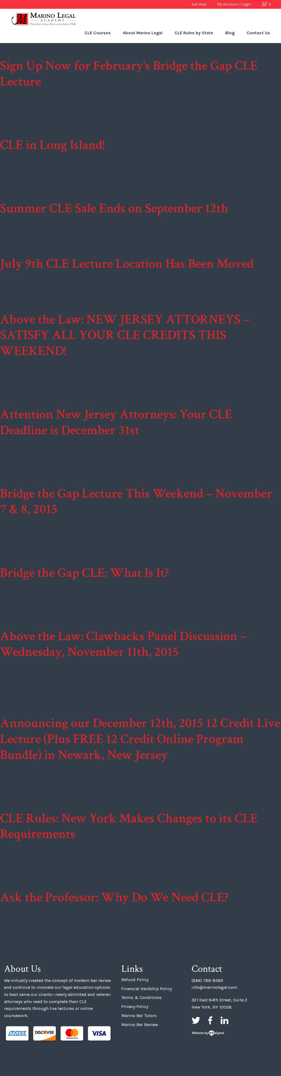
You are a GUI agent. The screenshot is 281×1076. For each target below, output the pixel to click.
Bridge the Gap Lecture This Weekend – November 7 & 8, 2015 (136, 501)
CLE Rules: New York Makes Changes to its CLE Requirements (129, 826)
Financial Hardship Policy (146, 988)
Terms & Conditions (141, 997)
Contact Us (258, 32)
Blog (230, 32)
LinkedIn (224, 1020)
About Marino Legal (142, 32)
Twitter (196, 1020)
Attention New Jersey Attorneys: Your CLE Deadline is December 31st (116, 422)
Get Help (199, 4)
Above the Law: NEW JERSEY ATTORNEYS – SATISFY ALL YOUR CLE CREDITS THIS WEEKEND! (124, 335)
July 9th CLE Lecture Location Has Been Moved (127, 263)
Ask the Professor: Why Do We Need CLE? (114, 897)
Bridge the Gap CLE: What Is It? (84, 572)
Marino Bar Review (139, 1024)
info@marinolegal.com (214, 987)
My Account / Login (234, 4)
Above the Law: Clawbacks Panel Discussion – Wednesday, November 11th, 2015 (123, 644)
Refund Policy (134, 979)
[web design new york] (208, 1034)
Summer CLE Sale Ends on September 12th (114, 208)
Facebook (210, 1020)
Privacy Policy (134, 1006)
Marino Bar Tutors (139, 1015)
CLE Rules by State (194, 32)
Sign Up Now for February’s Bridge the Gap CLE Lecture (129, 73)
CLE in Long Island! (52, 145)
